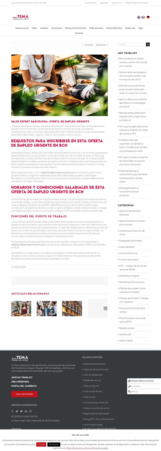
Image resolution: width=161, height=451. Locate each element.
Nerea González (20, 267)
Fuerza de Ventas (93, 391)
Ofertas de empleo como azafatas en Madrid (132, 290)
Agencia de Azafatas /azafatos (130, 213)
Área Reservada (20, 381)
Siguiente (101, 44)
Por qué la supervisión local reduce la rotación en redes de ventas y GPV (133, 130)
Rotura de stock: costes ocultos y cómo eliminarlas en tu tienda (133, 62)
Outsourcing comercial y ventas (132, 310)
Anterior (89, 44)
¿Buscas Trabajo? (21, 377)
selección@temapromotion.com (28, 244)
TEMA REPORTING (24, 394)
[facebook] (12, 411)
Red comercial (91, 386)
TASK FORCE (126, 340)
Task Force (89, 397)
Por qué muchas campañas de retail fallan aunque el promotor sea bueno (133, 161)
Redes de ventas (92, 380)
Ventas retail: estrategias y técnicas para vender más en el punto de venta (132, 76)
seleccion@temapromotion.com (59, 172)
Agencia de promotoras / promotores (132, 223)
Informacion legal (93, 424)
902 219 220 (41, 3)
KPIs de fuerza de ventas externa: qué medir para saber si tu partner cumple (133, 89)
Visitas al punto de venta (96, 408)
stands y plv (125, 334)
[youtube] (21, 411)
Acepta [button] (41, 444)
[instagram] (30, 411)
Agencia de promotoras (96, 369)
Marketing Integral (129, 276)
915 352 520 (27, 3)
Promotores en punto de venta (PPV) (132, 320)
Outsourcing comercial (96, 402)
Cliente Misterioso (128, 253)
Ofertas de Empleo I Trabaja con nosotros (133, 300)
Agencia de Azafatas (94, 364)
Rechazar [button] (53, 444)
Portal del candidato (24, 385)
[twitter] (17, 411)
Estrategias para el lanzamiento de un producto (129, 192)
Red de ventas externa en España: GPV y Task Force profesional (132, 116)
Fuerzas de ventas (128, 259)
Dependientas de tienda (96, 413)
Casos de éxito (126, 247)
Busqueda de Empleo (130, 240)
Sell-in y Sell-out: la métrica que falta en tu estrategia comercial (133, 103)
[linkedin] (26, 411)
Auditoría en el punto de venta (132, 233)
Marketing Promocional (131, 282)
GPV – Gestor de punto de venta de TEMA (132, 268)
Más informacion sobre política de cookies (87, 448)
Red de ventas (126, 328)
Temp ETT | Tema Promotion (99, 419)
